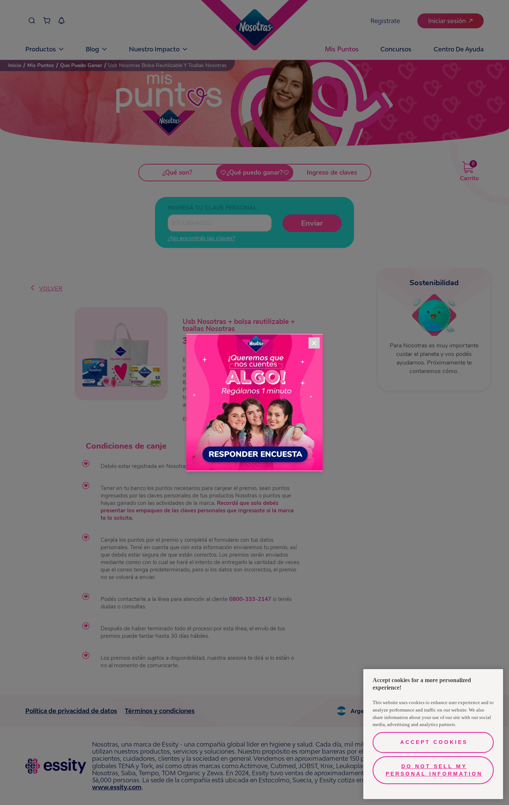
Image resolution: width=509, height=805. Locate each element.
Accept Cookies (434, 742)
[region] (433, 734)
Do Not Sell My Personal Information (434, 770)
